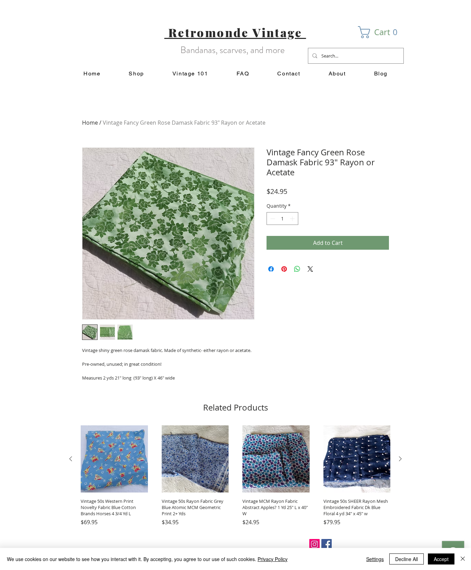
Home (90, 122)
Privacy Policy (273, 559)
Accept (441, 559)
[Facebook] (326, 544)
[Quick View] (114, 459)
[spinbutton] (282, 219)
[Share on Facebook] (271, 269)
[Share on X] (310, 269)
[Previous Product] (71, 459)
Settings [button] (375, 559)
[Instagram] (314, 544)
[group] (235, 476)
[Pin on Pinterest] (284, 269)
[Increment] (293, 219)
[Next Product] (400, 459)
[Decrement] (272, 219)
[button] (381, 32)
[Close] (463, 558)
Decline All (406, 559)
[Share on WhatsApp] (297, 269)
